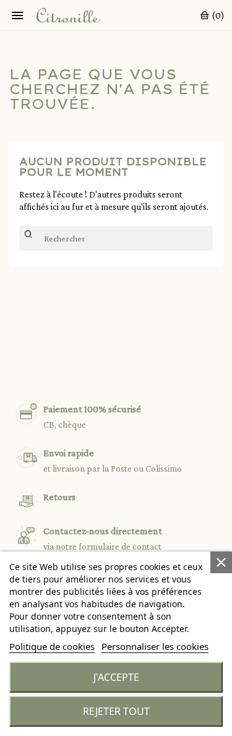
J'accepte (116, 677)
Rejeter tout (116, 711)
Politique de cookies (52, 646)
